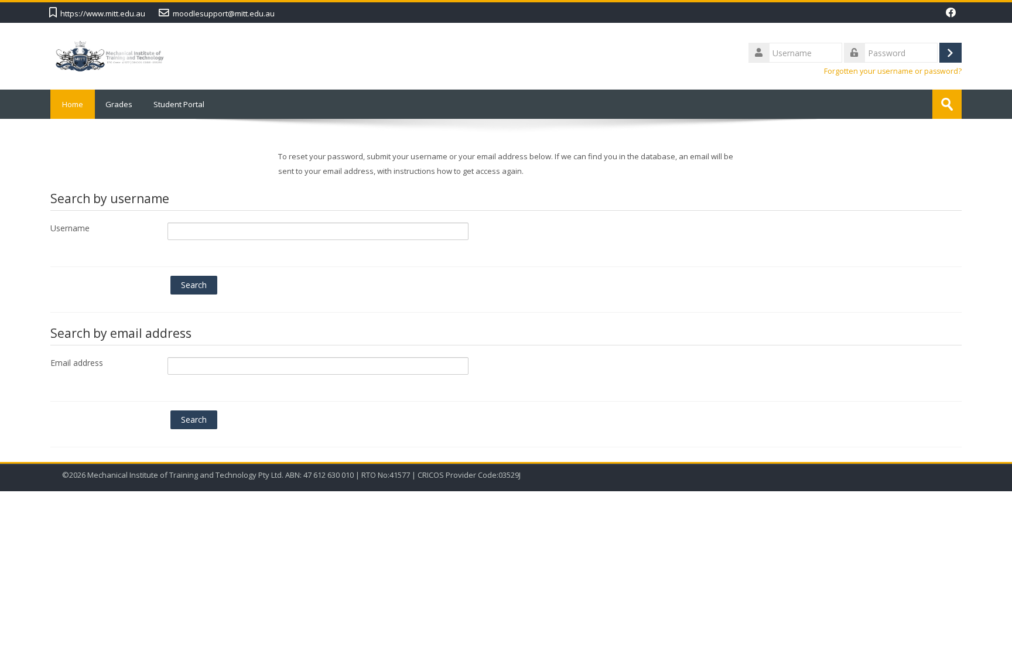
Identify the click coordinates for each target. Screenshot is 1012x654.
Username (70, 228)
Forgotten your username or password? (893, 71)
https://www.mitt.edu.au (102, 13)
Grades (118, 104)
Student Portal (178, 104)
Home (72, 104)
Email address (76, 362)
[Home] (109, 55)
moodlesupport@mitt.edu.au (224, 13)
